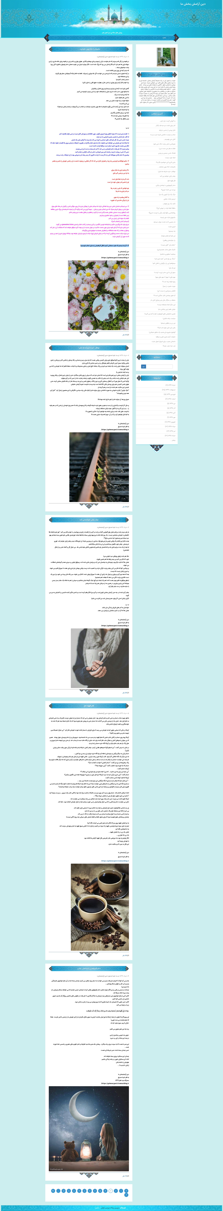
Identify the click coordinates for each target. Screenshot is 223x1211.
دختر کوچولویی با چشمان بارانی (89, 968)
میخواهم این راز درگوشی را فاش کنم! (164, 263)
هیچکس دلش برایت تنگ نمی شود (164, 144)
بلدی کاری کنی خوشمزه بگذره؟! (165, 162)
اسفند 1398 (171, 399)
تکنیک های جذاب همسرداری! (166, 249)
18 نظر (125, 1176)
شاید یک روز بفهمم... (168, 203)
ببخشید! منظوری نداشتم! (167, 254)
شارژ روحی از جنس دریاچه (167, 130)
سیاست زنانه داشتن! (169, 318)
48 (53, 1191)
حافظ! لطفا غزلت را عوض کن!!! (166, 208)
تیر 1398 (172, 431)
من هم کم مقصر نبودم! (168, 236)
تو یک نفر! (172, 268)
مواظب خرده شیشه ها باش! (88, 347)
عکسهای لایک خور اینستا (167, 217)
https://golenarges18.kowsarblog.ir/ (115, 257)
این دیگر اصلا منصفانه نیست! (166, 304)
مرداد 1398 (172, 426)
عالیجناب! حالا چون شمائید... (89, 49)
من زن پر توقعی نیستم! (168, 323)
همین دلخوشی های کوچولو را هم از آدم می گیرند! (159, 314)
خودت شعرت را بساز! (169, 286)
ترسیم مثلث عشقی (169, 199)
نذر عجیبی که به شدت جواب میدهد (164, 222)
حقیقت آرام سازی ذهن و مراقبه (165, 337)
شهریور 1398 (171, 422)
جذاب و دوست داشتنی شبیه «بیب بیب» (162, 135)
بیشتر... (173, 440)
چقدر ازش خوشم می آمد (88, 519)
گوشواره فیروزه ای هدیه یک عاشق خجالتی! (162, 332)
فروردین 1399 (171, 394)
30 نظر (125, 955)
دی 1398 (172, 403)
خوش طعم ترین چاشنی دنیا (166, 309)
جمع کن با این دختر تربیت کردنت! (164, 272)
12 (63, 1191)
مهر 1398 (172, 417)
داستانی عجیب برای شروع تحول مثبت (163, 341)
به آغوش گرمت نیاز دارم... (167, 121)
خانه (164, 38)
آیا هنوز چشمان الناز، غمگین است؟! (164, 295)
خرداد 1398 (171, 435)
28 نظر (125, 507)
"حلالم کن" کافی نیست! (168, 245)
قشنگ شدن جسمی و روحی (166, 153)
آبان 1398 (172, 413)
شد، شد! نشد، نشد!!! (169, 346)
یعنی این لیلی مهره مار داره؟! (166, 327)
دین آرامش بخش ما (193, 4)
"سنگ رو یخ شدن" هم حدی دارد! (164, 259)
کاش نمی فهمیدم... (169, 139)
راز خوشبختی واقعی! (169, 240)
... (58, 1191)
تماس (97, 1208)
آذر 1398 (172, 408)
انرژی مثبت (171, 226)
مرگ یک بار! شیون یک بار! (167, 194)
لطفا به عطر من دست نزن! (167, 148)
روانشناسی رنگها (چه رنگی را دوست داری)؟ (162, 213)
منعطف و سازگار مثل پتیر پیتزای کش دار (163, 300)
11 (68, 1191)
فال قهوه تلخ (89, 705)
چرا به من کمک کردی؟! (168, 190)
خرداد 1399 (171, 385)
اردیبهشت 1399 (170, 390)
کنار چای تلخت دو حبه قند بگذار (165, 125)
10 (74, 1191)
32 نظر (125, 335)
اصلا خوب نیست (170, 157)
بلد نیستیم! (172, 231)
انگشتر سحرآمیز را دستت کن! (166, 291)
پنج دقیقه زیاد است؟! (168, 281)
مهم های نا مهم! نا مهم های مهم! (165, 277)
